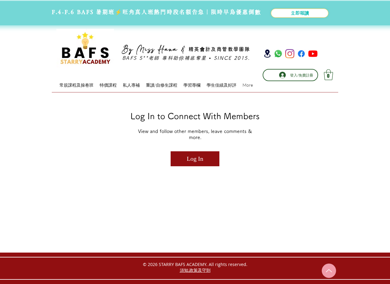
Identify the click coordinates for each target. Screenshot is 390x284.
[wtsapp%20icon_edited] (278, 53)
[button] (328, 74)
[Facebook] (301, 53)
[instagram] (289, 53)
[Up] (329, 271)
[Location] (267, 53)
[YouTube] (312, 53)
